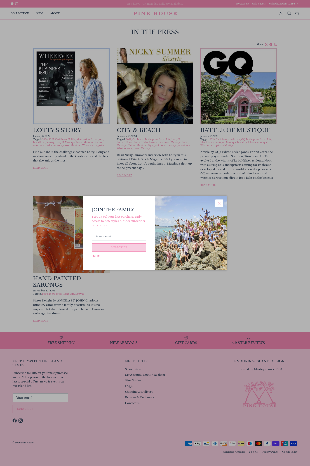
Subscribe (119, 247)
